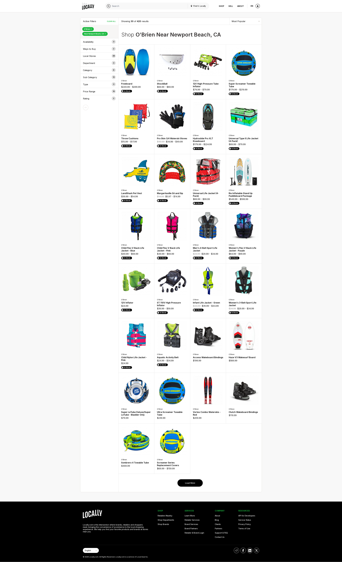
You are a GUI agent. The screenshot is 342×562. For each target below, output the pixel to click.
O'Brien (87, 29)
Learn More (190, 516)
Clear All (111, 21)
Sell (230, 6)
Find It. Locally (199, 6)
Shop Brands (163, 524)
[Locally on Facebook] (243, 550)
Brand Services (191, 524)
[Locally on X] (256, 550)
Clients (218, 524)
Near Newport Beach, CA (94, 34)
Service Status (244, 520)
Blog (217, 520)
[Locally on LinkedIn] (249, 550)
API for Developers (246, 516)
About (240, 6)
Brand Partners (191, 528)
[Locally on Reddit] (236, 550)
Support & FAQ (221, 533)
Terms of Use (244, 528)
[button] (99, 41)
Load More (190, 483)
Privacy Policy (244, 524)
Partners (218, 528)
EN (252, 6)
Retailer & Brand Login (194, 533)
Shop (221, 6)
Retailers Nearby (165, 516)
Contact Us (219, 537)
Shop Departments (166, 520)
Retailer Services (192, 520)
